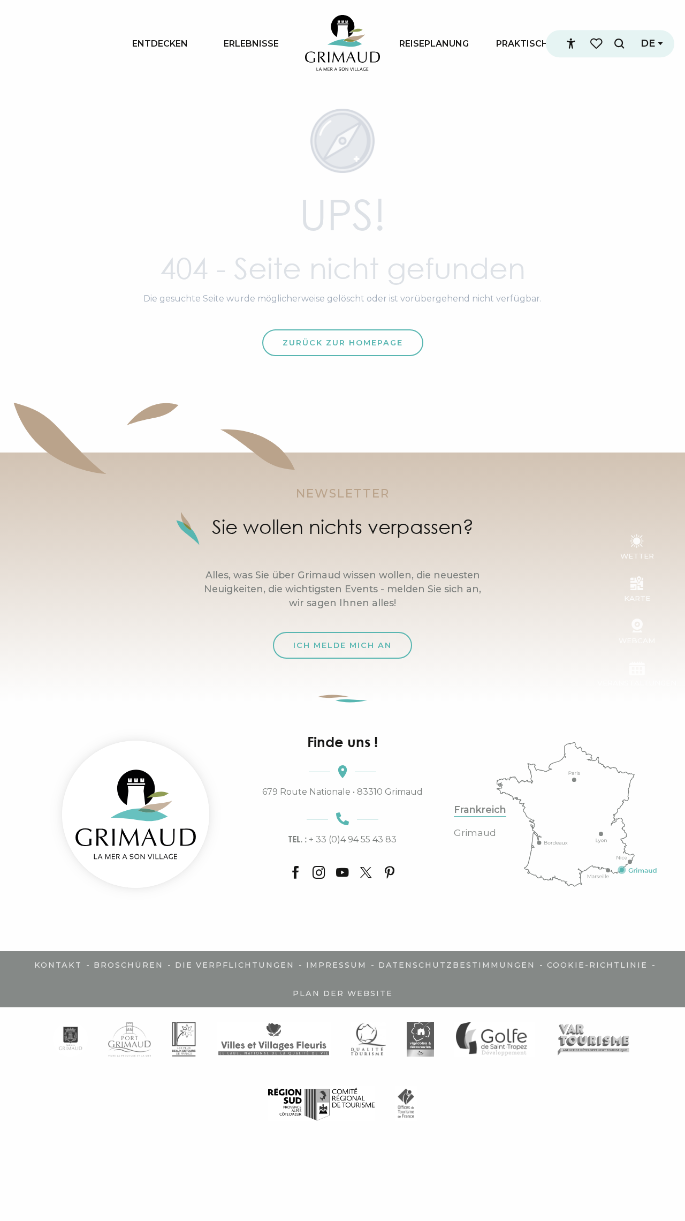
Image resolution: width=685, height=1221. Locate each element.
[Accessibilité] (571, 43)
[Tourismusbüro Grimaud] (135, 814)
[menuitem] (160, 43)
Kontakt (58, 965)
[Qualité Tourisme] (368, 1039)
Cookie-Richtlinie (597, 965)
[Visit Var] (594, 1039)
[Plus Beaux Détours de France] (183, 1039)
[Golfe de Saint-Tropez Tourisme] (494, 1039)
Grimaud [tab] (475, 833)
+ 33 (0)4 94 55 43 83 (342, 839)
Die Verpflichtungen (234, 965)
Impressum (336, 965)
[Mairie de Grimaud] (70, 1039)
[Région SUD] (321, 1103)
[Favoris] (597, 43)
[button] (619, 43)
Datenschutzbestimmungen (456, 965)
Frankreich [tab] (480, 810)
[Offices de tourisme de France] (406, 1103)
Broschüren (128, 965)
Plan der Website (343, 993)
